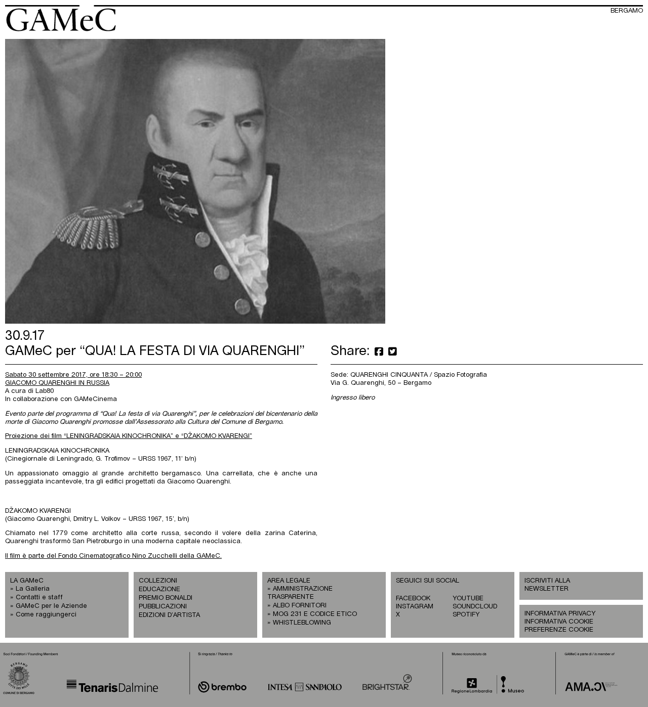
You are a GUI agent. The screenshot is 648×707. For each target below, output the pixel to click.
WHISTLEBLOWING (302, 623)
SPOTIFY (466, 614)
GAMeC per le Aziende (51, 606)
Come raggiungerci (46, 614)
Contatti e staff (39, 597)
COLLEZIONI (158, 581)
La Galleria (33, 589)
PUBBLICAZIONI (163, 606)
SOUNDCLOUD (475, 606)
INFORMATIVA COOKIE (558, 621)
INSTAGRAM (414, 606)
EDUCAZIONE (159, 589)
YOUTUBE (468, 598)
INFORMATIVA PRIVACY (559, 613)
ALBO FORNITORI (300, 605)
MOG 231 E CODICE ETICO (315, 614)
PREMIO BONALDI (165, 598)
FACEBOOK (413, 598)
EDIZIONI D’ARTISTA (169, 615)
